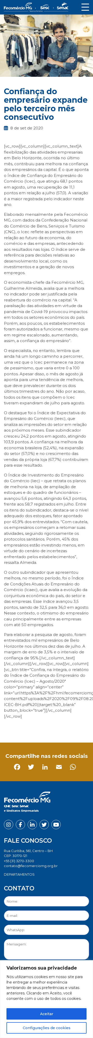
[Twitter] (23, 727)
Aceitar (46, 1014)
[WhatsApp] (65, 727)
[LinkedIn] (37, 727)
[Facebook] (9, 727)
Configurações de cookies (47, 1028)
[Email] (51, 727)
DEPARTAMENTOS (19, 874)
